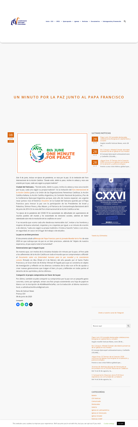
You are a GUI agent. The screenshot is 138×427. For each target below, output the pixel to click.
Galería (94, 407)
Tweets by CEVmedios (99, 236)
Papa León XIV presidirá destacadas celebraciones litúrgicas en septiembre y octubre (115, 139)
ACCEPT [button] (121, 423)
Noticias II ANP (97, 419)
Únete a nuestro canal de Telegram (111, 313)
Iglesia (76, 21)
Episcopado (67, 21)
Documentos (95, 21)
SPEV (58, 21)
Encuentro (45, 201)
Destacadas (96, 404)
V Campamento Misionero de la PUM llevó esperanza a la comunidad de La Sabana (108, 376)
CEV (52, 21)
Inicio (47, 21)
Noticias (85, 21)
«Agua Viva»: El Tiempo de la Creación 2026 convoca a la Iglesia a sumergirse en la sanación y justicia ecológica (114, 162)
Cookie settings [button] (109, 423)
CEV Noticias (96, 398)
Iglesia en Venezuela (99, 413)
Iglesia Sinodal (97, 416)
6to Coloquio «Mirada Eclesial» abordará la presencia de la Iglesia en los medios (114, 150)
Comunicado (96, 401)
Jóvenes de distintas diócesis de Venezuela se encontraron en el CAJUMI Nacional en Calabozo (110, 367)
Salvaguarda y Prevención (112, 21)
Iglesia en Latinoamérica (100, 410)
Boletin (94, 395)
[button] (125, 21)
